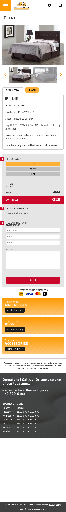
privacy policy (55, 505)
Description (13, 90)
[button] (5, 74)
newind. (42, 509)
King (33, 174)
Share (32, 90)
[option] (33, 45)
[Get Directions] (49, 5)
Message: (10, 249)
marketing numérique (29, 509)
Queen (33, 169)
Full (33, 163)
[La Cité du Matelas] (27, 5)
